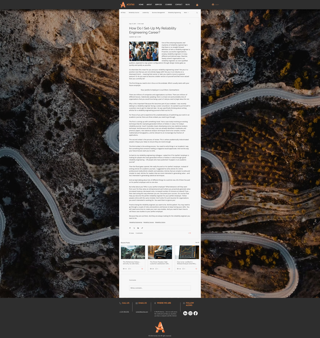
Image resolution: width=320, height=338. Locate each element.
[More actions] (190, 24)
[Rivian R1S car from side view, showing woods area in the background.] (160, 252)
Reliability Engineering (174, 12)
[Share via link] (142, 228)
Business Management (158, 12)
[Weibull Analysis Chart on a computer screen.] (187, 252)
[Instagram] (190, 313)
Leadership (145, 12)
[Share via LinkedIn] (138, 228)
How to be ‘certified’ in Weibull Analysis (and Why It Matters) (187, 263)
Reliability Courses (134, 12)
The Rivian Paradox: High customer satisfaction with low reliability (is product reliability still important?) (159, 263)
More (185, 12)
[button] (197, 4)
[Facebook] (196, 313)
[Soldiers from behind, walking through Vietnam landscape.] (133, 252)
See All (197, 242)
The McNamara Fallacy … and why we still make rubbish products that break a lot (132, 263)
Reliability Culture (160, 222)
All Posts (123, 12)
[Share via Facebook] (130, 228)
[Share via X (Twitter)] (134, 228)
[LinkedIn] (185, 313)
